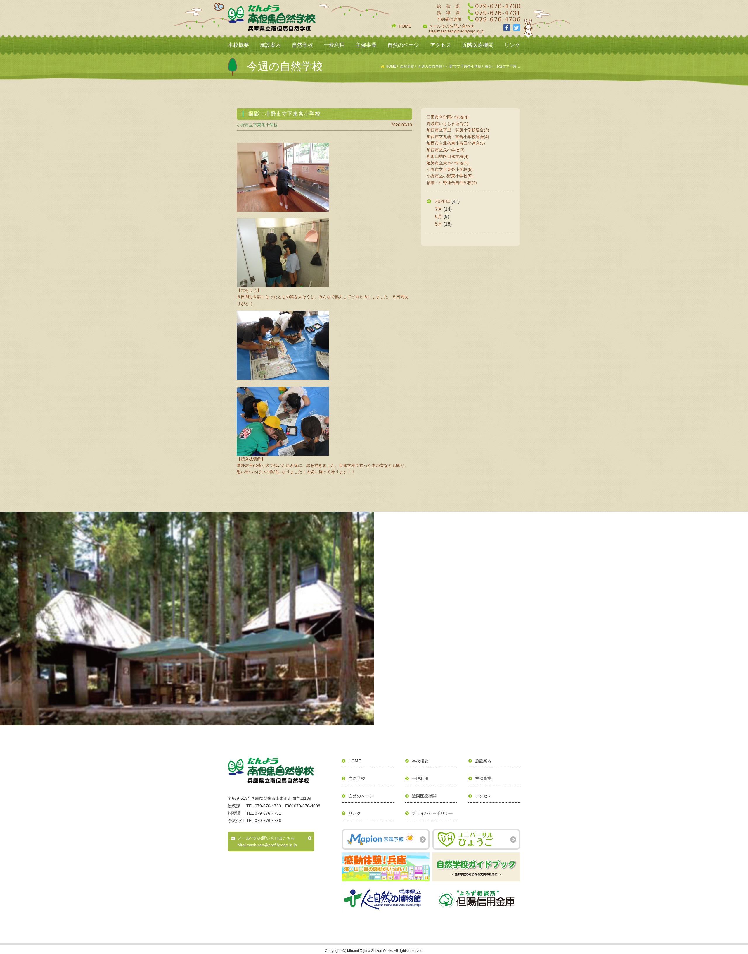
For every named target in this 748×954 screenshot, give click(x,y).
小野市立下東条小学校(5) (450, 169)
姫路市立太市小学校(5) (448, 163)
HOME (405, 26)
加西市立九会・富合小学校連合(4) (458, 136)
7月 (438, 209)
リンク (512, 45)
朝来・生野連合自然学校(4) (452, 182)
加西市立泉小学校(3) (446, 149)
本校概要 (238, 45)
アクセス (440, 45)
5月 (438, 224)
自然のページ (403, 45)
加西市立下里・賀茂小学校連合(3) (458, 130)
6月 (438, 216)
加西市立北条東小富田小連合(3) (456, 143)
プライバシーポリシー (432, 813)
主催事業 (366, 45)
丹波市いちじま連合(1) (448, 123)
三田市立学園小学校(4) (448, 117)
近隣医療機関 (478, 45)
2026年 (442, 201)
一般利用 (334, 45)
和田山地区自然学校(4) (448, 156)
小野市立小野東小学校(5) (450, 176)
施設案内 (270, 45)
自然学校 (302, 45)
